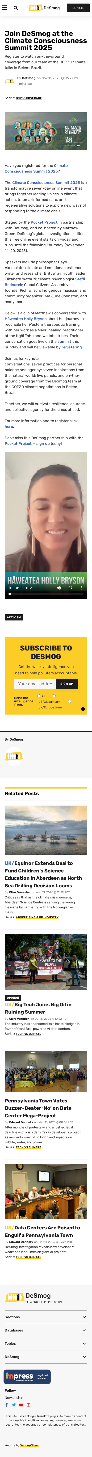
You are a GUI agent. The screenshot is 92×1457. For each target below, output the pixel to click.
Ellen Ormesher (20, 892)
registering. (72, 347)
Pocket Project (44, 222)
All (43, 696)
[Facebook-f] (6, 1405)
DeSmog (52, 7)
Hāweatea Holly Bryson (26, 319)
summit (64, 341)
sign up (43, 443)
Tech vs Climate (28, 1034)
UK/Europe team (50, 707)
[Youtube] (21, 1405)
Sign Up (66, 683)
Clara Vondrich (19, 1018)
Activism (14, 617)
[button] (46, 1317)
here (9, 426)
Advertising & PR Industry (37, 917)
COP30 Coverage (29, 98)
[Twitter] (14, 1405)
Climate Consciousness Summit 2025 (46, 182)
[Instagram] (28, 1405)
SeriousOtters (29, 1445)
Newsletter (14, 1398)
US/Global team (49, 701)
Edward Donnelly (21, 1122)
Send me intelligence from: (23, 701)
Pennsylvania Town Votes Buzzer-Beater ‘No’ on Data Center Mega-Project (38, 1108)
